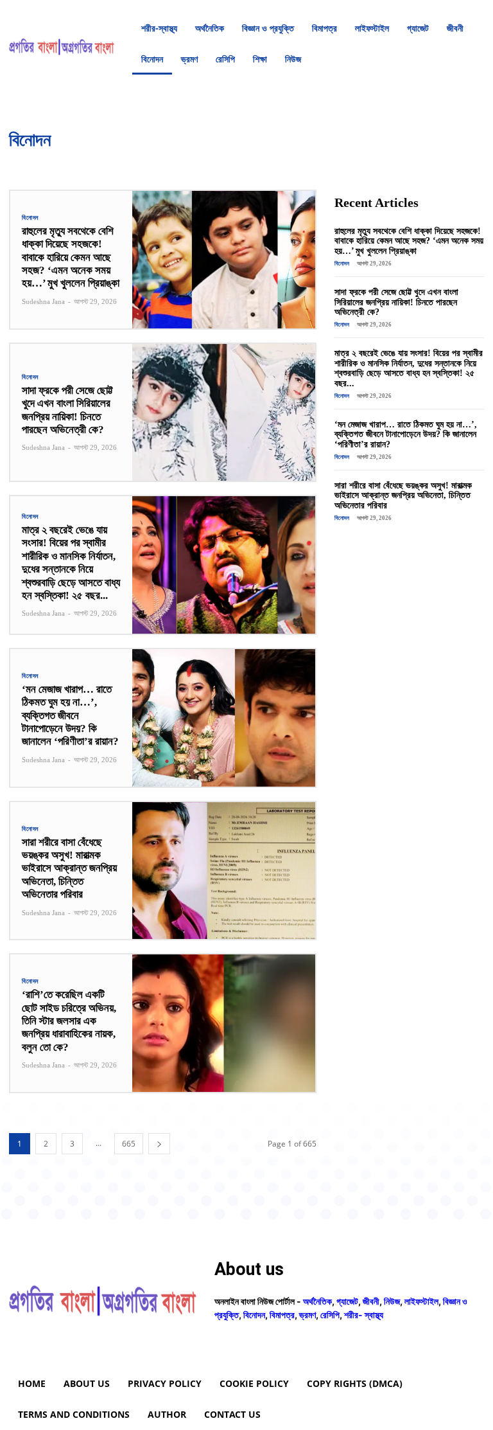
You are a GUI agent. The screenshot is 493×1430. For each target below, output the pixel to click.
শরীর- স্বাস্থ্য (363, 1314)
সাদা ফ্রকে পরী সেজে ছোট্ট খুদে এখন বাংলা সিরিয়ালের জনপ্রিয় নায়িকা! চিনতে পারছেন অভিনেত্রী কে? (396, 302)
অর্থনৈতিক (19, 160)
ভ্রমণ (227, 160)
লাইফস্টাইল (293, 160)
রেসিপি (257, 160)
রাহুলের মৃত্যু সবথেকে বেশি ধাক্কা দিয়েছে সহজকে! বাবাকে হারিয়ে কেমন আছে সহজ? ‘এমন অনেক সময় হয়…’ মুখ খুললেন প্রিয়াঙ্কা (70, 257)
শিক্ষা (368, 160)
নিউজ (112, 160)
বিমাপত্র (195, 160)
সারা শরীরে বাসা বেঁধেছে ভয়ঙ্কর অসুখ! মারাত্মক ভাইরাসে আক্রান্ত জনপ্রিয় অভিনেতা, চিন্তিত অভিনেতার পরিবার (69, 868)
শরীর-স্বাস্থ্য (334, 160)
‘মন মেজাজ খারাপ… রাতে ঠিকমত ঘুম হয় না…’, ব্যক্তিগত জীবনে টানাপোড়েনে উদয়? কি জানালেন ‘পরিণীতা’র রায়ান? (70, 715)
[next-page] (159, 1143)
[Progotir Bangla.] (61, 44)
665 (128, 1143)
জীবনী (84, 160)
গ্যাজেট (54, 160)
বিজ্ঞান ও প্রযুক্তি (152, 160)
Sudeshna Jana (43, 301)
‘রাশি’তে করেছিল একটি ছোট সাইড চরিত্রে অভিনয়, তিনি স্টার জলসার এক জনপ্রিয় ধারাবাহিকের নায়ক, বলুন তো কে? (69, 1020)
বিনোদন (30, 218)
